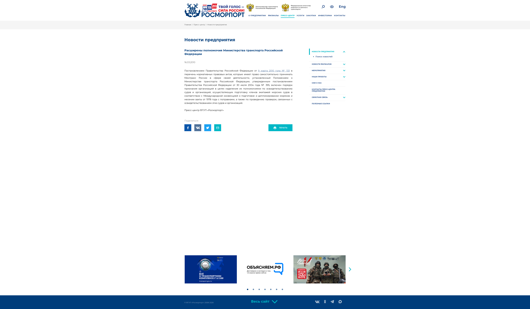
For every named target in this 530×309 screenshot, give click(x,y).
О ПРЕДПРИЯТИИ (257, 15)
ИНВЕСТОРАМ (325, 15)
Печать (283, 128)
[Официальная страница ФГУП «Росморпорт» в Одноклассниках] (325, 302)
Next (350, 269)
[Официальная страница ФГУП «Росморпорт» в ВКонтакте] (317, 302)
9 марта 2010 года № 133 (274, 70)
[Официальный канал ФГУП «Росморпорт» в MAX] (340, 302)
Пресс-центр (199, 25)
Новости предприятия (217, 25)
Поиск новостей (324, 56)
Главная (187, 25)
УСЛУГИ (300, 15)
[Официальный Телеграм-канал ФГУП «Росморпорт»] (332, 302)
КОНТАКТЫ (339, 15)
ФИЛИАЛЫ (273, 15)
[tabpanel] (211, 269)
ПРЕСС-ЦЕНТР (288, 15)
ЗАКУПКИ (311, 15)
